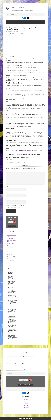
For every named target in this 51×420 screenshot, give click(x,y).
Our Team (26, 403)
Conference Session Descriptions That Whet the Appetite (12, 315)
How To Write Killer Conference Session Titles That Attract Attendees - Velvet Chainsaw (12, 310)
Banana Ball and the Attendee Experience (15, 358)
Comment (8, 170)
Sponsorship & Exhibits (12, 256)
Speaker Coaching (11, 254)
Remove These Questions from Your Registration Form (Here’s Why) (21, 356)
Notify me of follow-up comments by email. (15, 205)
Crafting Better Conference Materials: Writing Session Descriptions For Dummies (12, 336)
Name (7, 186)
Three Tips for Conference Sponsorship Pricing (16, 359)
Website (7, 199)
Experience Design (11, 250)
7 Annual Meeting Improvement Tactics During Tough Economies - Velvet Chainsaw (12, 332)
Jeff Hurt (16, 31)
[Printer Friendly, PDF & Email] (10, 160)
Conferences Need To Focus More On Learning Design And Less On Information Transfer (12, 302)
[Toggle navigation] (25, 22)
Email (7, 192)
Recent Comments (11, 265)
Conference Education (15, 162)
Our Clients (26, 405)
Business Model (10, 238)
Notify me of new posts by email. (13, 207)
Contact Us (26, 401)
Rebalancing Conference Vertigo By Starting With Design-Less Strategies (12, 271)
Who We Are (26, 399)
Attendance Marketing (11, 235)
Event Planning (23, 162)
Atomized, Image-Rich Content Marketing (15, 361)
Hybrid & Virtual (10, 252)
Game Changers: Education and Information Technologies (26, 150)
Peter (9, 268)
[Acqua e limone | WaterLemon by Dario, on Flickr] (25, 43)
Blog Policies (26, 407)
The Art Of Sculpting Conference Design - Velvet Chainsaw (12, 320)
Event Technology (10, 249)
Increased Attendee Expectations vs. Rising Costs (17, 363)
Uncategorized (10, 260)
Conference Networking (12, 243)
